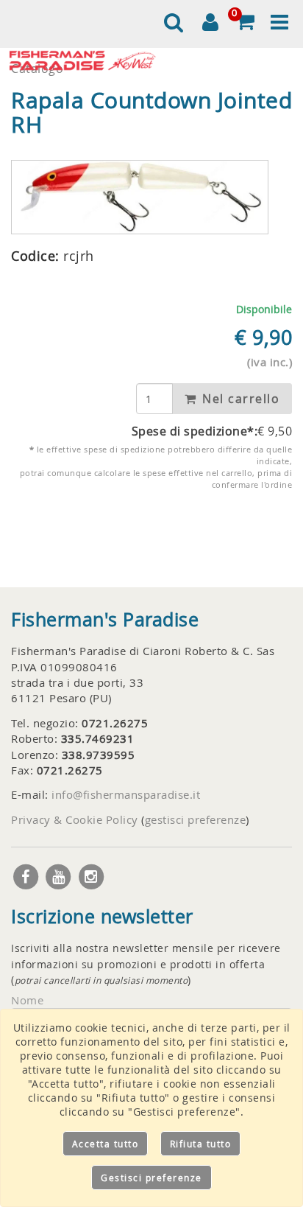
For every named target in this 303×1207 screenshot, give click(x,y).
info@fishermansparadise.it (125, 794)
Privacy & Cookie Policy (74, 819)
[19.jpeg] (139, 197)
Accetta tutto (105, 1144)
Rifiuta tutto (201, 1144)
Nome (27, 1000)
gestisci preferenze (195, 819)
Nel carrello (239, 399)
